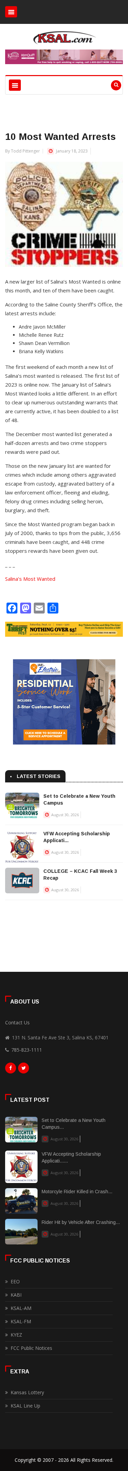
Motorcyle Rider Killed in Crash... (77, 1191)
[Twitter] (23, 1070)
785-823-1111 (26, 1050)
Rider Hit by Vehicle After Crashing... (81, 1222)
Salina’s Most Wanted (30, 578)
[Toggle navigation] (11, 11)
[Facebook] (10, 1070)
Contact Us (17, 1022)
